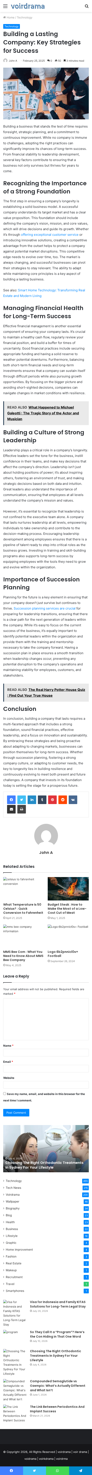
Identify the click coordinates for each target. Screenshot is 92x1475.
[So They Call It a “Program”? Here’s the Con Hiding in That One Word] (15, 1338)
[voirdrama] (28, 6)
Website (8, 1078)
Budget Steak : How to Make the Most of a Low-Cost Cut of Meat (67, 908)
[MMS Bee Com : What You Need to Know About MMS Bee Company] (23, 936)
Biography (13, 1208)
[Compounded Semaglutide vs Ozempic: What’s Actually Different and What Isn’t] (15, 1390)
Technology (24, 17)
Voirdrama (13, 1194)
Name (8, 1045)
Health (10, 1222)
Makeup (11, 1270)
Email (8, 1061)
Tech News (13, 1187)
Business (12, 1229)
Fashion (11, 1256)
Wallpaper (12, 1201)
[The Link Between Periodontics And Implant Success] (15, 1414)
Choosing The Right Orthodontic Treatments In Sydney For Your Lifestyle (44, 1165)
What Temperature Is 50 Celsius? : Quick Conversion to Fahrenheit (23, 908)
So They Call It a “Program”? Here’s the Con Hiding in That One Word (57, 1334)
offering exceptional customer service (50, 235)
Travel (10, 1284)
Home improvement (19, 1249)
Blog (9, 1215)
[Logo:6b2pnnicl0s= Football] (68, 936)
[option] (46, 1148)
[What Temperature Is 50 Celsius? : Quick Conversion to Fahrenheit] (23, 888)
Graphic (11, 1242)
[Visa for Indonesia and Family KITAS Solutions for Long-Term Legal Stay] (15, 1313)
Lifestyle (12, 1236)
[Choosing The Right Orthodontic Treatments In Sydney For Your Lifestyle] (15, 1362)
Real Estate (13, 1263)
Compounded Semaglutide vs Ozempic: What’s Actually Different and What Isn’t (57, 1385)
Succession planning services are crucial (45, 608)
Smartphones (15, 1291)
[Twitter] (21, 799)
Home (10, 17)
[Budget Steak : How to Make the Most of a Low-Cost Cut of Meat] (68, 888)
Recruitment (14, 1277)
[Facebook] (11, 799)
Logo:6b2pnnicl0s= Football (63, 954)
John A (13, 60)
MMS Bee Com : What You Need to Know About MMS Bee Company (23, 956)
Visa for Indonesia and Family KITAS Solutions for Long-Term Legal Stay (58, 1304)
